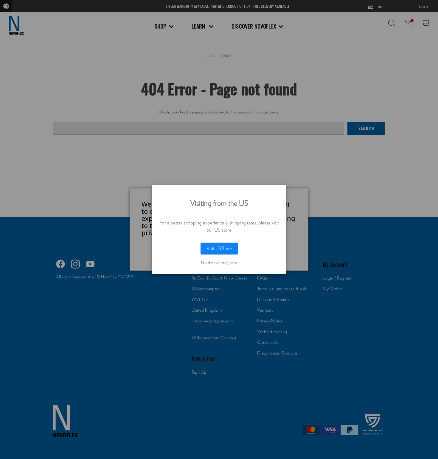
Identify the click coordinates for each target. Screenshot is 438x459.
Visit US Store (219, 248)
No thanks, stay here (219, 262)
